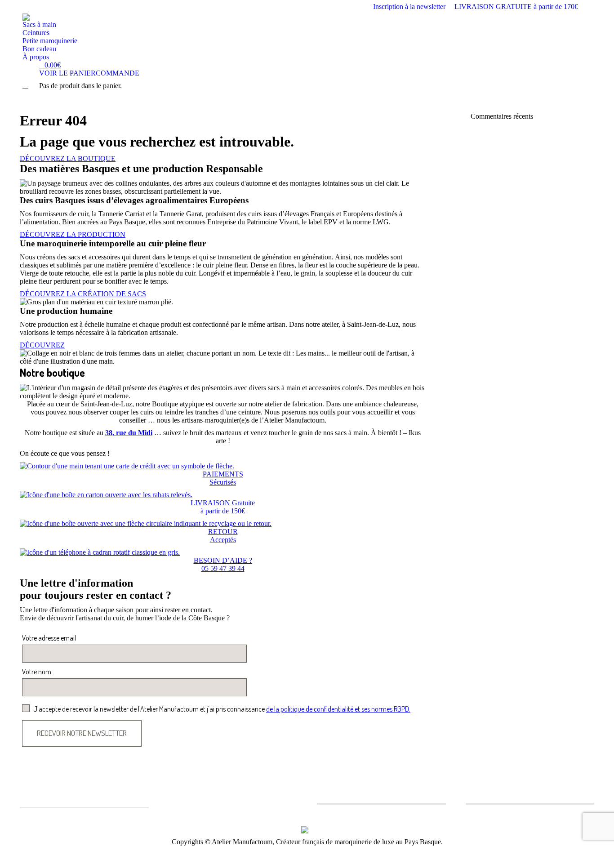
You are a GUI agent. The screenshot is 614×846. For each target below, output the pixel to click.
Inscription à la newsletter (409, 6)
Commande (117, 73)
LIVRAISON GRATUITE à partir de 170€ (516, 6)
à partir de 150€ (222, 511)
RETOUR (223, 531)
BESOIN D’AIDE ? (223, 560)
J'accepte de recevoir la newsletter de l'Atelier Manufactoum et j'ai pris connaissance (221, 708)
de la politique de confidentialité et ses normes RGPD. (338, 708)
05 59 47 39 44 (223, 568)
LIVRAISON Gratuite (223, 503)
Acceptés (223, 539)
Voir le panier (67, 73)
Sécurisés (222, 482)
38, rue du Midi (128, 432)
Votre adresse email (49, 637)
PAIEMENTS (223, 474)
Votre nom (36, 671)
